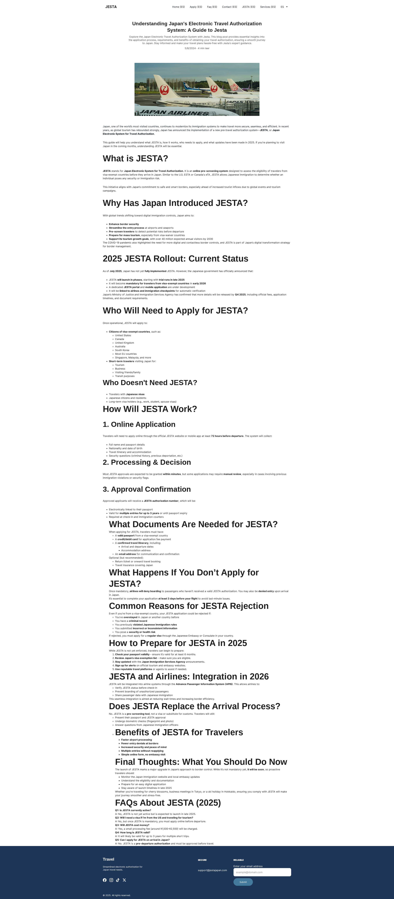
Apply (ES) (196, 6)
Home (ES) (178, 6)
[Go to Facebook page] (105, 880)
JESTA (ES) (248, 6)
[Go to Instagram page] (111, 880)
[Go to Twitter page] (124, 880)
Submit (243, 882)
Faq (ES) (212, 6)
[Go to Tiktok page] (118, 880)
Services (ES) (268, 6)
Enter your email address (248, 866)
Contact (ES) (229, 6)
